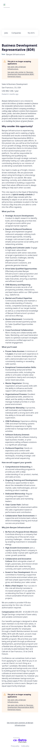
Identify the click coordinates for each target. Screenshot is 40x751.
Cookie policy (25, 746)
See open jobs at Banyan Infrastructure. (17, 68)
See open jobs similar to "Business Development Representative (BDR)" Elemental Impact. (21, 74)
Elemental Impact (20, 6)
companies (16, 33)
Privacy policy (15, 746)
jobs (6, 33)
